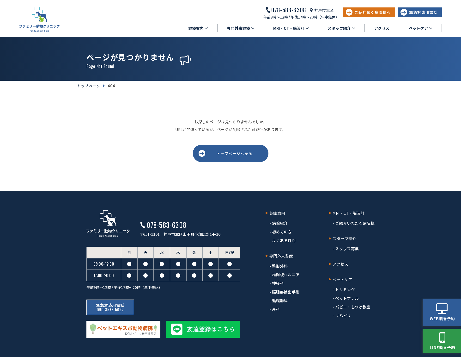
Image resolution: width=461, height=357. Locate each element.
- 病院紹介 (278, 223)
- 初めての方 (280, 232)
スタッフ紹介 (344, 238)
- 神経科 (276, 283)
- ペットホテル (346, 298)
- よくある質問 (282, 240)
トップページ (89, 85)
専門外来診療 (281, 256)
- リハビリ (342, 315)
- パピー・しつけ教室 (351, 307)
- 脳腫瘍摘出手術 (284, 292)
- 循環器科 (278, 300)
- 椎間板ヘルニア (284, 274)
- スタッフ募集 (346, 248)
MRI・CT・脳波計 (348, 213)
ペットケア (342, 279)
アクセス (381, 28)
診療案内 (277, 213)
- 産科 (274, 309)
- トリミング (344, 289)
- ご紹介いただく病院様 (354, 223)
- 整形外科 (278, 266)
